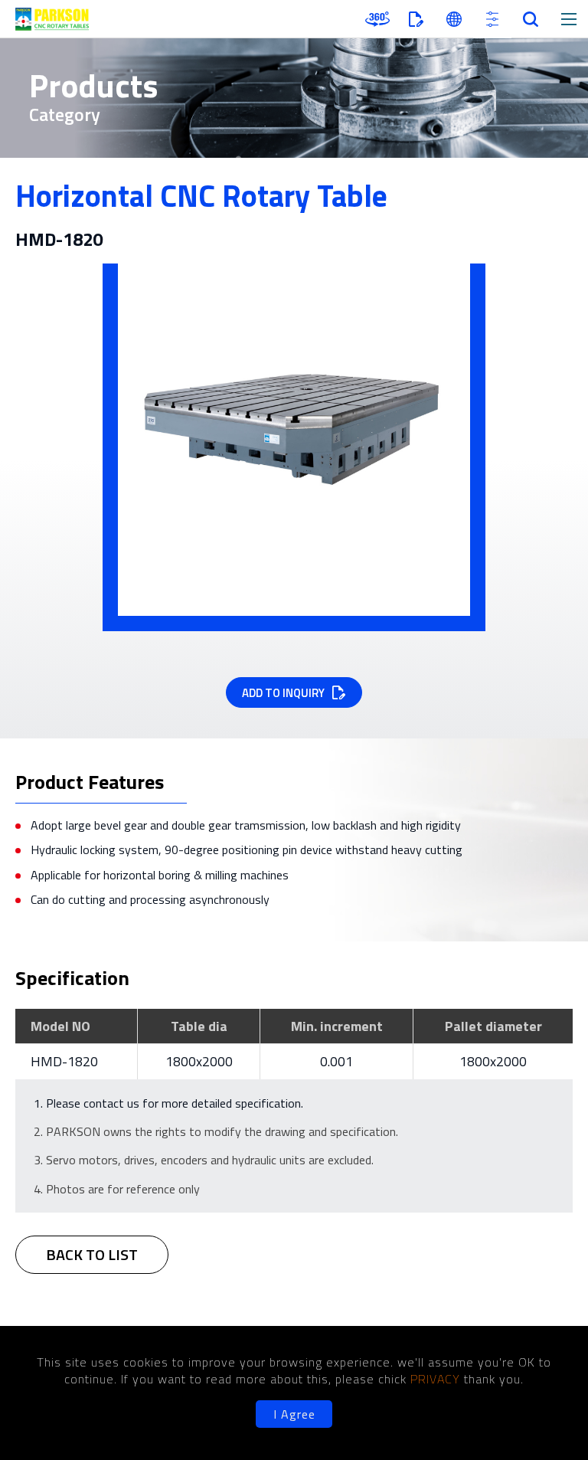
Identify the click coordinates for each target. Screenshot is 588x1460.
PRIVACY (437, 1379)
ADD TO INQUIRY (283, 693)
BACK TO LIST (92, 1254)
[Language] (454, 19)
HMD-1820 (64, 1061)
